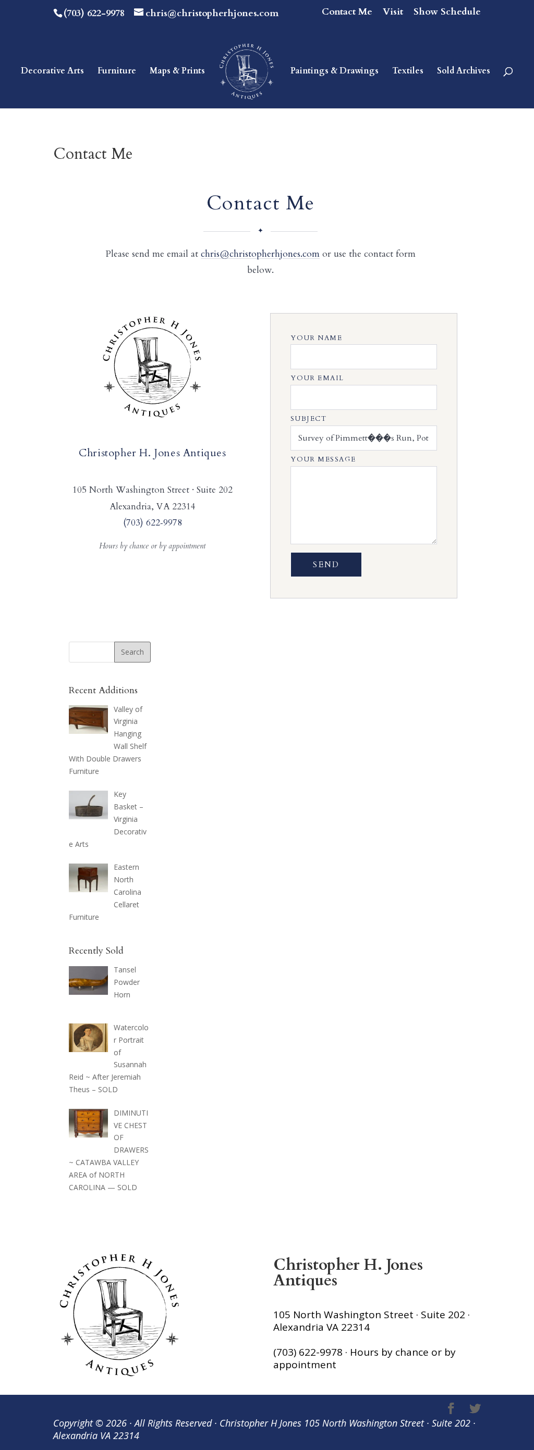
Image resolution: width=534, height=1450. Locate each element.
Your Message (323, 459)
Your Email (317, 378)
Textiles (407, 72)
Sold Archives (463, 72)
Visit (393, 12)
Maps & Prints (177, 72)
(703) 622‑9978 (152, 523)
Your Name (316, 338)
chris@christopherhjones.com (260, 253)
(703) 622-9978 (94, 13)
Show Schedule (447, 12)
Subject (308, 418)
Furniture (117, 72)
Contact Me (347, 12)
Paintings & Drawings (334, 72)
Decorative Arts (52, 72)
